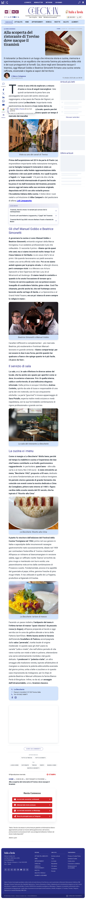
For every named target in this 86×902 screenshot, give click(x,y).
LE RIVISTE (27, 2)
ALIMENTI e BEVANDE (41, 875)
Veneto (42, 765)
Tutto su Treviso (26, 757)
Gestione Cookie (72, 858)
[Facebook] (5, 17)
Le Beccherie (19, 689)
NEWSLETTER (38, 2)
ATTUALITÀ (18, 22)
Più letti (53, 871)
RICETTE (57, 22)
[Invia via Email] (3, 105)
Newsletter (54, 863)
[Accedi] (83, 2)
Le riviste (53, 861)
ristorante (25, 765)
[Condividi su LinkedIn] (3, 97)
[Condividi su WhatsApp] (3, 101)
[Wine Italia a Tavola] (11, 12)
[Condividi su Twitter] (3, 93)
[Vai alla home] (4, 22)
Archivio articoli (55, 856)
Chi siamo (54, 866)
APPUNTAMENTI (37, 22)
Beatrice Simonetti (33, 768)
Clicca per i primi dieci (72, 117)
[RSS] (18, 17)
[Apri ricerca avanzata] (79, 2)
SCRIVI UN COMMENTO (33, 748)
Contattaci (54, 868)
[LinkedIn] (9, 17)
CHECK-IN (8, 22)
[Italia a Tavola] (43, 10)
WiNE (27, 22)
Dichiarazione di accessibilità (72, 867)
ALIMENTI (75, 22)
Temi (52, 858)
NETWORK (49, 2)
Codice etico (71, 861)
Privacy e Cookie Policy (74, 856)
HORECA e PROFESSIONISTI (39, 867)
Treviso (34, 765)
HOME (58, 28)
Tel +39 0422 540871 (21, 694)
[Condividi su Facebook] (3, 90)
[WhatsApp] (16, 17)
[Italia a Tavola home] (18, 853)
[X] (7, 17)
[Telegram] (13, 17)
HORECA (49, 22)
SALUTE (66, 22)
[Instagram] (11, 17)
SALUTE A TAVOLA (40, 873)
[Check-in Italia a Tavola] (74, 12)
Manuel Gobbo (51, 765)
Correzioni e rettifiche (74, 863)
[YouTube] (14, 17)
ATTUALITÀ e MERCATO (41, 856)
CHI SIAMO (58, 2)
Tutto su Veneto (40, 757)
